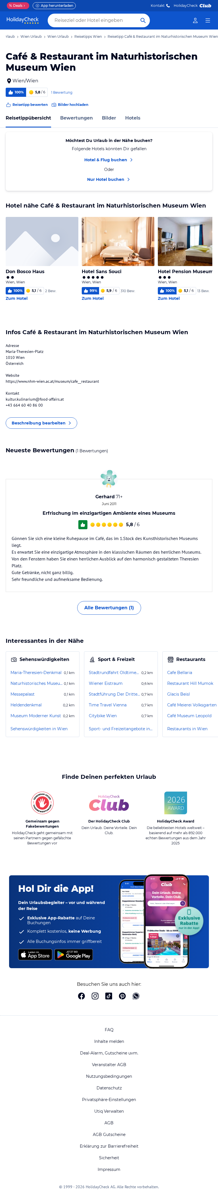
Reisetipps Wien (88, 36)
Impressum (109, 1169)
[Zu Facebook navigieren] (81, 996)
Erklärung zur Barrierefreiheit (109, 1146)
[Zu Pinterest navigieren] (122, 996)
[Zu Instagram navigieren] (95, 996)
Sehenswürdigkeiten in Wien (39, 728)
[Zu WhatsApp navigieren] (136, 996)
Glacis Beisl (178, 694)
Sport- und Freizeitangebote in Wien (121, 728)
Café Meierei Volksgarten (192, 705)
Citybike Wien (103, 715)
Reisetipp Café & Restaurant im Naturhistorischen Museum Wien (163, 36)
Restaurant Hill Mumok (190, 683)
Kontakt (158, 5)
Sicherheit (109, 1157)
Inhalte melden (109, 1041)
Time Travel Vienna (108, 705)
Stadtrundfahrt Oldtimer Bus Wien (114, 672)
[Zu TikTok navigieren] (108, 996)
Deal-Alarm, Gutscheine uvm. (109, 1053)
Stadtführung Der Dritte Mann (114, 694)
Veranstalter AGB (109, 1064)
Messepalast (23, 694)
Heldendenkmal (26, 705)
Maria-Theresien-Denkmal (36, 672)
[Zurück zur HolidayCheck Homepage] (23, 20)
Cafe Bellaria (179, 672)
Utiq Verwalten (109, 1111)
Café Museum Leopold (189, 715)
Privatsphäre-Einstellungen (109, 1099)
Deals (15, 5)
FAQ (109, 1029)
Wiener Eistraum (106, 683)
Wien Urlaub (31, 36)
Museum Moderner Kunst (36, 715)
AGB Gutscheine (109, 1134)
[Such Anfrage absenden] (143, 20)
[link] (195, 20)
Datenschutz (109, 1088)
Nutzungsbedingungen (109, 1076)
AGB (109, 1122)
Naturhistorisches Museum (37, 683)
